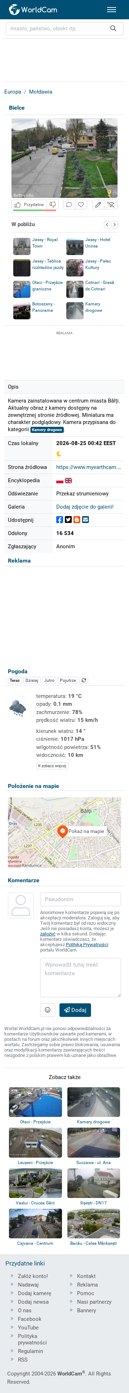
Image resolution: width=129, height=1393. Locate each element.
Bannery (86, 1310)
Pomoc (85, 1293)
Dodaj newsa (33, 1302)
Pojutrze (68, 680)
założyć (48, 934)
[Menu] (111, 9)
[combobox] (65, 28)
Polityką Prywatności (87, 944)
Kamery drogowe (47, 430)
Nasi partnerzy (94, 1302)
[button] (98, 204)
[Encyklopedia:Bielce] (59, 480)
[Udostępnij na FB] (59, 519)
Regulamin (30, 1351)
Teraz (15, 680)
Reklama (87, 1285)
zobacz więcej (53, 766)
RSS (23, 1360)
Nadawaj (28, 1285)
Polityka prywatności (32, 1339)
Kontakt (86, 1276)
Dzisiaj (31, 680)
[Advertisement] (64, 355)
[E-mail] (85, 519)
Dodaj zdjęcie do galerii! (85, 507)
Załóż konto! (33, 1276)
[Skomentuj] (69, 204)
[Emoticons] (47, 1010)
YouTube (28, 1327)
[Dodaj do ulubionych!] (81, 204)
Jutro (49, 680)
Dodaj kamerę (34, 1293)
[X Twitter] (68, 519)
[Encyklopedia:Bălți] (68, 480)
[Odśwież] (84, 680)
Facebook (30, 1319)
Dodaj (78, 1010)
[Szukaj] (113, 28)
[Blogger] (76, 519)
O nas (25, 1310)
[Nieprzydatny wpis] (53, 204)
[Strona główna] (33, 9)
